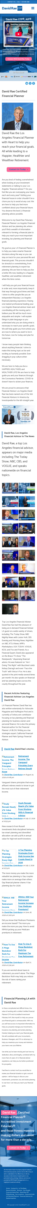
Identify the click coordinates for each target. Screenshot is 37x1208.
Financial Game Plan (12, 1192)
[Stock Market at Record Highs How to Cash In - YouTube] (10, 547)
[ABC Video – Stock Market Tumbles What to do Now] (27, 493)
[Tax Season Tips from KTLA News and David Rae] (10, 533)
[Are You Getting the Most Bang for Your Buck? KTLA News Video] (27, 542)
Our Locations (19, 1194)
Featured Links (30, 1194)
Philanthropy (10, 1194)
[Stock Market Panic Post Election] (10, 587)
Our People (26, 1190)
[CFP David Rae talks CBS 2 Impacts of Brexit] (27, 600)
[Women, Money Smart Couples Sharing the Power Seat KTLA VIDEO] (10, 573)
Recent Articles (11, 1190)
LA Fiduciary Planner (12, 1196)
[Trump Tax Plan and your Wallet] (27, 573)
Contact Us (14, 1188)
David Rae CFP (24, 1192)
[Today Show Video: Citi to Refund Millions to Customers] (10, 493)
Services (19, 1190)
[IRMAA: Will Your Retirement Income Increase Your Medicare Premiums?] (9, 909)
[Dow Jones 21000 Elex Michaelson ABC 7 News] (27, 560)
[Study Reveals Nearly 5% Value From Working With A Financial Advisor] (9, 816)
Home (8, 1188)
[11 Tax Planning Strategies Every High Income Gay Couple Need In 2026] (9, 862)
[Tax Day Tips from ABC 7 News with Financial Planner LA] (27, 520)
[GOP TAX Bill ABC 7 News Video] (27, 506)
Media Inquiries (11, 1198)
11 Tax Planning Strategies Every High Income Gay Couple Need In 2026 (26, 856)
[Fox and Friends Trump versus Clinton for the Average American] (27, 587)
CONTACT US (11, 2)
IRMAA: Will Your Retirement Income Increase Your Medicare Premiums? (26, 903)
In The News (22, 1188)
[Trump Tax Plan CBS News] (10, 506)
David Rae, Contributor (13, 774)
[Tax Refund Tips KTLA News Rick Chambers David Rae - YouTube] (27, 533)
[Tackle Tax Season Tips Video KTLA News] (10, 560)
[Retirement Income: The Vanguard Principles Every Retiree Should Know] (9, 769)
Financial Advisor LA (26, 1196)
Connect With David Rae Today (18, 59)
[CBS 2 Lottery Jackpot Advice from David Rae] (10, 614)
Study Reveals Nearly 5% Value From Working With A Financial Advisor (26, 809)
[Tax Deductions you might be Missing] (10, 520)
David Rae (9, 749)
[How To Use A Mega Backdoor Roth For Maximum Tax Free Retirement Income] (9, 956)
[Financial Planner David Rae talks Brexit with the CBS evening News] (10, 600)
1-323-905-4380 (25, 2)
